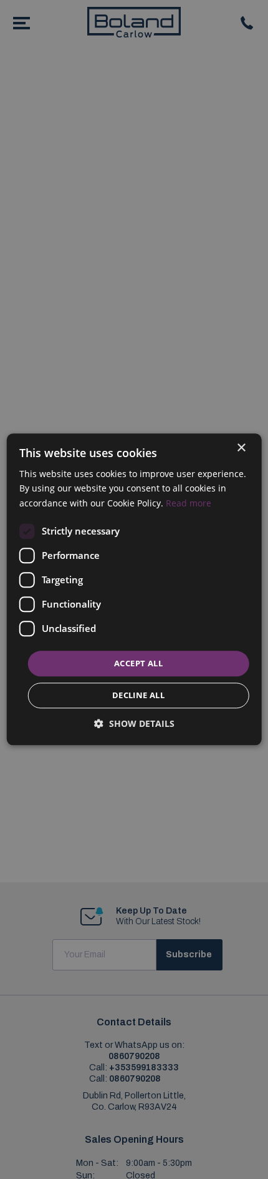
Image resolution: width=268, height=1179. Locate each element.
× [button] (241, 448)
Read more (188, 503)
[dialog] (134, 589)
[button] (134, 724)
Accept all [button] (138, 663)
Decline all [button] (138, 695)
